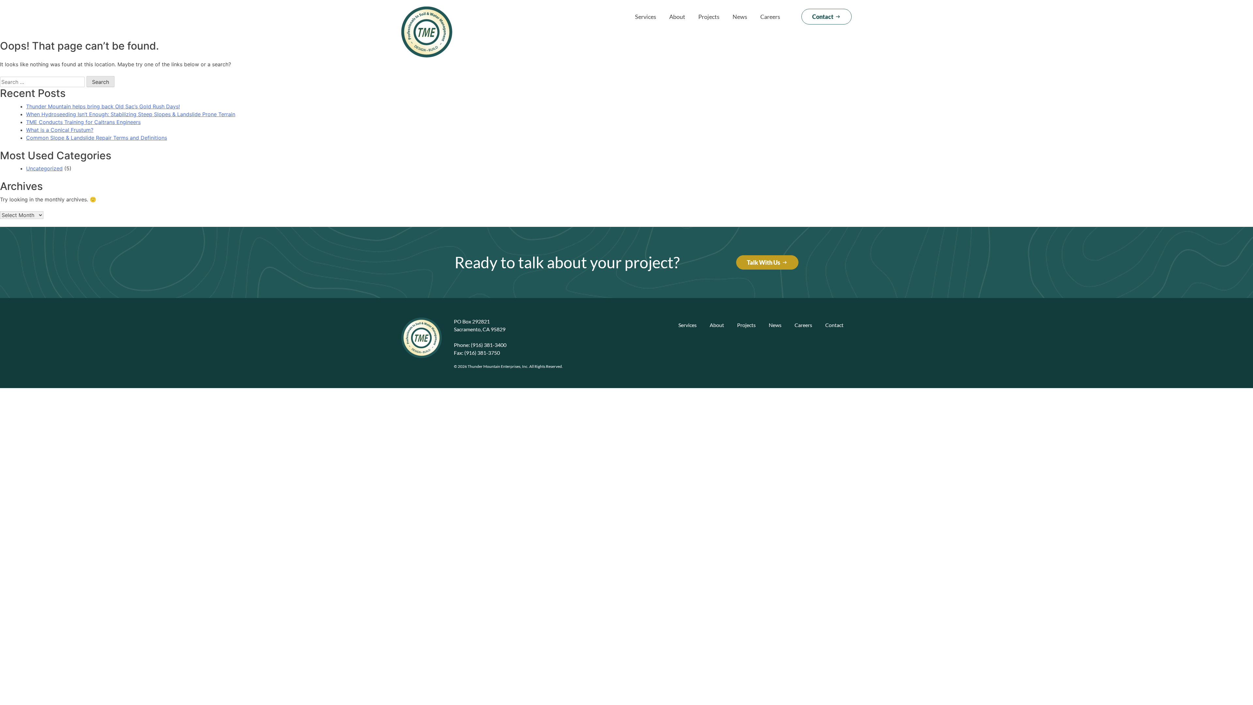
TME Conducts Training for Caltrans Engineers (83, 122)
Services (645, 16)
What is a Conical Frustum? (59, 130)
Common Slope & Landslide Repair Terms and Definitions (96, 137)
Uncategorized (44, 168)
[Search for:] (42, 82)
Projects (708, 16)
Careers (770, 16)
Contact (834, 325)
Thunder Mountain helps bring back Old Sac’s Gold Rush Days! (103, 106)
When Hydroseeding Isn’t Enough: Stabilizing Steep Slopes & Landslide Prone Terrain (130, 114)
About (677, 16)
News (740, 16)
